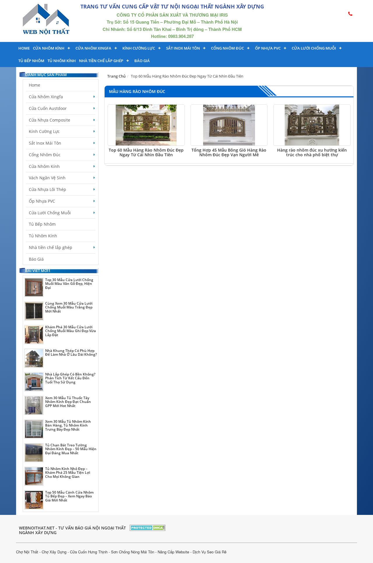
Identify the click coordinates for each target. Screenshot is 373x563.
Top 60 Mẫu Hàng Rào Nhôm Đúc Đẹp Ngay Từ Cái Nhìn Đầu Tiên (146, 152)
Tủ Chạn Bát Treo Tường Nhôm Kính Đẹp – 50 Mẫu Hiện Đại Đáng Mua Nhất (70, 449)
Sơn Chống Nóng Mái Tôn (132, 552)
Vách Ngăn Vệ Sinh (47, 177)
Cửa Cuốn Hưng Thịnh (89, 552)
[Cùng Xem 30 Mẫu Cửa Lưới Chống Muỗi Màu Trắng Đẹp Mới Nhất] (33, 310)
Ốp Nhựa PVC (42, 201)
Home (24, 48)
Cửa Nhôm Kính (48, 48)
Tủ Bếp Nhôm (31, 60)
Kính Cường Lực (44, 131)
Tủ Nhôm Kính (61, 60)
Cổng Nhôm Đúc (227, 48)
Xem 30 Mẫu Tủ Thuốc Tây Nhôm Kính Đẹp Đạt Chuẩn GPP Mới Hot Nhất (68, 401)
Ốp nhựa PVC (268, 48)
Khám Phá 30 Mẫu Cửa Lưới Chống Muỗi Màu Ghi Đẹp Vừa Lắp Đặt (70, 331)
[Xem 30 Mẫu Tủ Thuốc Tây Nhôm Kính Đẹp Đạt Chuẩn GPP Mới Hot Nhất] (33, 405)
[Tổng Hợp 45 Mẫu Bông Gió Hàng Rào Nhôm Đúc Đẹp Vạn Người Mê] (229, 125)
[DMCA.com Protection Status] (148, 527)
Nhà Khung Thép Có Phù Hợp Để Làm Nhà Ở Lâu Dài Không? (71, 352)
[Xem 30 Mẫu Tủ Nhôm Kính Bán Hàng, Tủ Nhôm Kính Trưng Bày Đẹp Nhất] (33, 429)
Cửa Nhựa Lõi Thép (47, 189)
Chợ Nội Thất (27, 552)
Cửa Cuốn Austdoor (48, 108)
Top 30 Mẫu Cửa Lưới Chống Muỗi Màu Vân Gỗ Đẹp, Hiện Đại (69, 283)
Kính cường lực (138, 48)
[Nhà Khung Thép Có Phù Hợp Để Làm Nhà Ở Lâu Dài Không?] (33, 358)
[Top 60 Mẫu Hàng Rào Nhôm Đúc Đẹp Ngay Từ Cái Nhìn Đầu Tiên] (146, 125)
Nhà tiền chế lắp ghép (101, 60)
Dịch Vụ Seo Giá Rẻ (209, 552)
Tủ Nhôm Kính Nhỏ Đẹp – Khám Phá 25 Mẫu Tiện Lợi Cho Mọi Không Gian (67, 472)
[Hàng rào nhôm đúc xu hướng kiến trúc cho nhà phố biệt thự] (312, 125)
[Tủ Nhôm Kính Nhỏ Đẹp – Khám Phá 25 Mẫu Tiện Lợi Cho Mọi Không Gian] (33, 476)
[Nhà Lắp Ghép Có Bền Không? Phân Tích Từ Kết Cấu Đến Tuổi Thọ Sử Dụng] (33, 381)
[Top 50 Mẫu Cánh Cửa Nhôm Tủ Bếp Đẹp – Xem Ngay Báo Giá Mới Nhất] (33, 499)
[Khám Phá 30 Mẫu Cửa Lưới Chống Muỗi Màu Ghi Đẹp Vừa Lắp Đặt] (33, 334)
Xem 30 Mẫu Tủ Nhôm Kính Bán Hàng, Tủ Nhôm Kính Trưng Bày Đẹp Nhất (68, 425)
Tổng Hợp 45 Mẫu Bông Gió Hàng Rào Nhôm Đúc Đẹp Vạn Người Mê (228, 152)
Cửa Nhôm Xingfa (93, 48)
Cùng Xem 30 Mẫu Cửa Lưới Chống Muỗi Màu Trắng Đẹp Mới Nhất (68, 307)
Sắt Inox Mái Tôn (183, 48)
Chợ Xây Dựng (54, 552)
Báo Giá (142, 60)
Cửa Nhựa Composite (49, 120)
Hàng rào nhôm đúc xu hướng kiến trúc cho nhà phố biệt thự (312, 152)
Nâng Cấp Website (173, 552)
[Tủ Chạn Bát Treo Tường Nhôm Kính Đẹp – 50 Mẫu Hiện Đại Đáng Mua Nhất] (33, 452)
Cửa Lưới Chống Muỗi (314, 48)
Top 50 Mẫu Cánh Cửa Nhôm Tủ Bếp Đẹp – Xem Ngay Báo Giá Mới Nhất (69, 496)
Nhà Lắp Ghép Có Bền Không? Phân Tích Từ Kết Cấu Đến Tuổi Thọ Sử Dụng (70, 378)
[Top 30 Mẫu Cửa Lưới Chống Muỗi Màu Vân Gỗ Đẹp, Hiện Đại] (33, 287)
